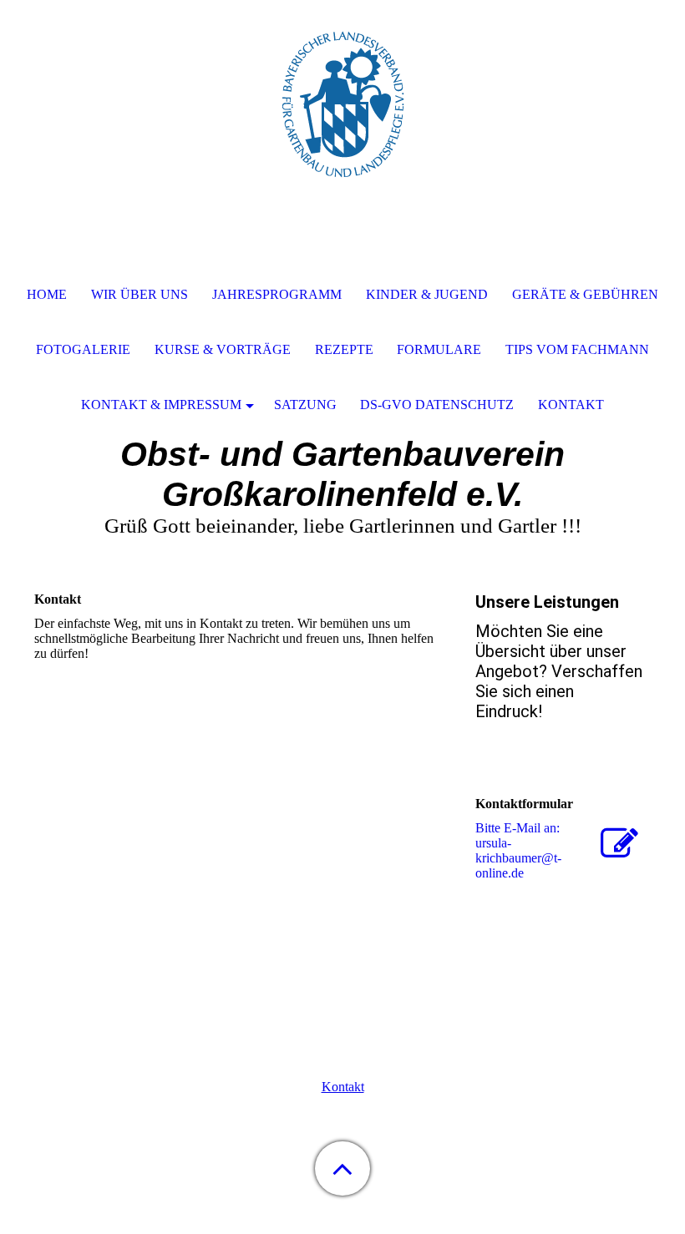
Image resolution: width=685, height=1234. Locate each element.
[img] (342, 104)
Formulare (439, 349)
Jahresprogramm (277, 294)
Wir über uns (139, 294)
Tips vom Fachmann (577, 349)
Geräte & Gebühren (585, 294)
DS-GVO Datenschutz (437, 404)
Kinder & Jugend (427, 294)
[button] (342, 1168)
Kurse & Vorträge (223, 349)
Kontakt (343, 1087)
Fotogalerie (83, 349)
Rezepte (344, 349)
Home (47, 294)
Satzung (305, 404)
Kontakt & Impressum (161, 404)
